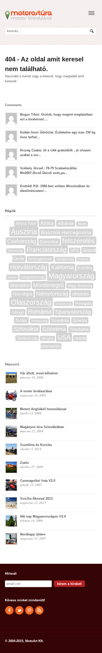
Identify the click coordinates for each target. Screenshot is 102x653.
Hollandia (83, 259)
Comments (13, 105)
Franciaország (46, 249)
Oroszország (63, 303)
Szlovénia (54, 329)
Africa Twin (26, 223)
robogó (17, 312)
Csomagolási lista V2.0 (37, 480)
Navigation (91, 13)
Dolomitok (49, 241)
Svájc (21, 320)
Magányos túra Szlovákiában (42, 427)
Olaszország (31, 302)
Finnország (15, 251)
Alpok (82, 224)
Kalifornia (62, 267)
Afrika (47, 223)
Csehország (21, 241)
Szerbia (80, 320)
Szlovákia (26, 329)
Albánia (66, 223)
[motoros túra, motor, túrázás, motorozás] (28, 17)
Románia (39, 311)
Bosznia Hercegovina (66, 232)
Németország (52, 294)
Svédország (39, 321)
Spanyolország (73, 312)
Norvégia (22, 294)
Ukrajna (47, 338)
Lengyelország (33, 277)
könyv (12, 277)
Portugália (83, 303)
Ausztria (24, 231)
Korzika (85, 267)
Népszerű (12, 364)
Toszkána (79, 329)
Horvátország (28, 267)
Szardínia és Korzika (36, 445)
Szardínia (60, 320)
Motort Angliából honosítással (43, 409)
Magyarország (71, 276)
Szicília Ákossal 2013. (36, 498)
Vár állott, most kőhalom (39, 373)
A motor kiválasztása (36, 391)
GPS (74, 250)
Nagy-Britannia (80, 286)
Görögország (65, 259)
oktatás (80, 294)
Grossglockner (40, 259)
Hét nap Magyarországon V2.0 (43, 516)
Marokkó (19, 285)
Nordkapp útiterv (33, 534)
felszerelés (78, 241)
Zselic (24, 463)
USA (64, 337)
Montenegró (48, 285)
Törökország (27, 338)
